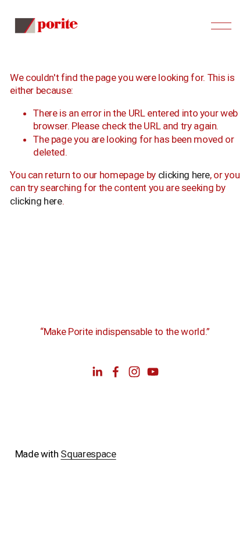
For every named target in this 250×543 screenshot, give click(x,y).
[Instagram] (134, 372)
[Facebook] (116, 372)
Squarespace (88, 454)
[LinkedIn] (97, 372)
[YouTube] (153, 372)
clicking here (184, 175)
